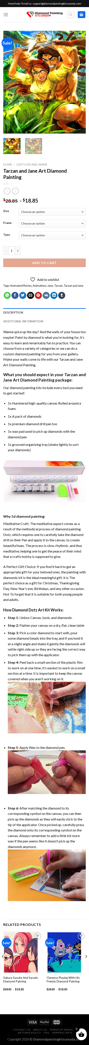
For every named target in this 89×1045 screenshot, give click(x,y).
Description (13, 312)
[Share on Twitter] (22, 295)
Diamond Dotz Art (28, 610)
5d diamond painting (27, 516)
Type (6, 234)
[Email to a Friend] (30, 295)
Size (6, 211)
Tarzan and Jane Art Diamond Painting (44, 377)
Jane (50, 285)
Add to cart (44, 263)
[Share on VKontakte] (46, 295)
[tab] (44, 312)
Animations (39, 285)
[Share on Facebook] (15, 295)
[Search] (70, 14)
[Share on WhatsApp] (7, 295)
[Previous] (10, 82)
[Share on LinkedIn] (53, 295)
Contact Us (21, 1029)
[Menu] (5, 14)
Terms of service (62, 1029)
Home (7, 164)
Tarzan (58, 285)
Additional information (23, 321)
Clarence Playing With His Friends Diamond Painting (63, 979)
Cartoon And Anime (31, 164)
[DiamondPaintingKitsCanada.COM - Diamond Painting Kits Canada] (44, 15)
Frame (7, 223)
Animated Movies (21, 285)
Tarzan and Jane (73, 285)
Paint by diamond (28, 337)
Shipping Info (62, 1032)
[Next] (79, 82)
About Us (40, 1029)
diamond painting (22, 388)
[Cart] (82, 14)
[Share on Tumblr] (61, 295)
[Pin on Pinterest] (38, 295)
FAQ (46, 1032)
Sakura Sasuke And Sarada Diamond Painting (20, 979)
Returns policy (29, 1032)
